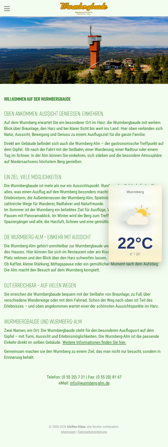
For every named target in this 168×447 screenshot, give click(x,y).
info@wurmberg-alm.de (90, 383)
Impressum (68, 432)
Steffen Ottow (76, 427)
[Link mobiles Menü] (6, 8)
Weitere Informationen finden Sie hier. (94, 342)
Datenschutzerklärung (92, 432)
